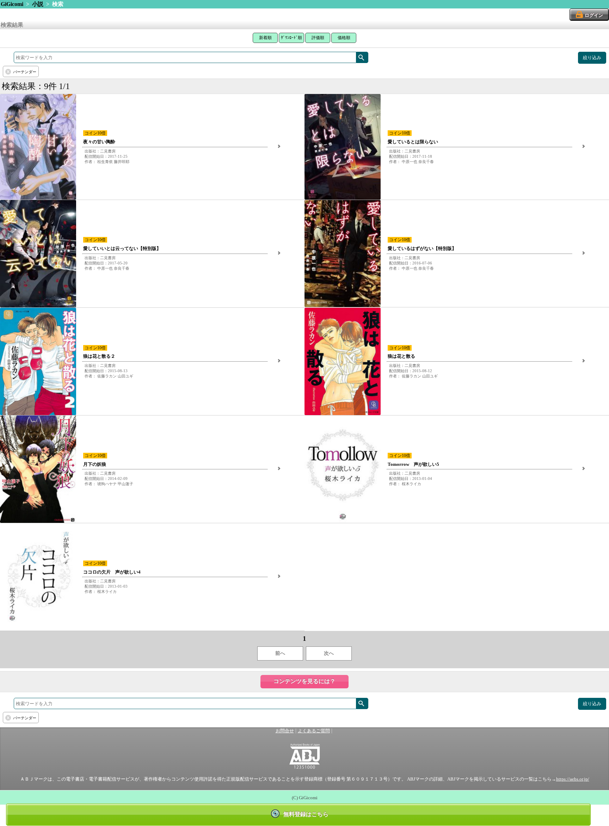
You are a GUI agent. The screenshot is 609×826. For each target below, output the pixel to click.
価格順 (344, 37)
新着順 (265, 37)
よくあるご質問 (314, 730)
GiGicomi (12, 4)
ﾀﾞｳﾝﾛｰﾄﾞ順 (291, 37)
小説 (37, 4)
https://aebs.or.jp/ (572, 779)
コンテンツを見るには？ (304, 681)
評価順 (318, 37)
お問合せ (285, 730)
